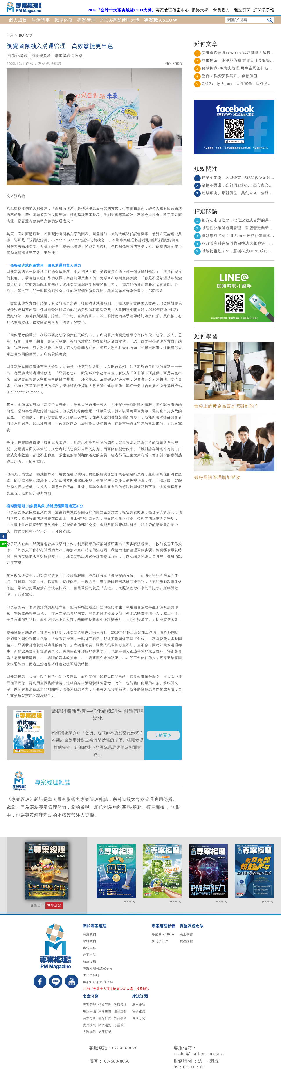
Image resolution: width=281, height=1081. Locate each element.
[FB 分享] (3, 538)
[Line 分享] (3, 546)
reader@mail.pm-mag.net (199, 1053)
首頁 (10, 35)
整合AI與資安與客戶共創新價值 (227, 76)
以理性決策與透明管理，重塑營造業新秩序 (236, 228)
